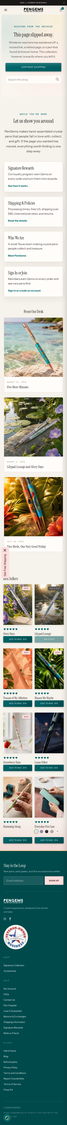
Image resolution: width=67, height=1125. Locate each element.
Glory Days (9, 633)
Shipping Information (14, 1022)
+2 (57, 831)
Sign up (54, 880)
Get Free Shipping (5, 565)
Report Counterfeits (14, 1078)
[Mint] (36, 831)
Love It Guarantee (13, 1010)
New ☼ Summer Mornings (33, 3)
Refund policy (10, 1061)
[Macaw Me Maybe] (49, 668)
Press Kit (8, 1089)
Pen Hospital (10, 1005)
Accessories (10, 970)
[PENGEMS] (33, 10)
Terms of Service (12, 1084)
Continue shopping (33, 67)
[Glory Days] (17, 604)
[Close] (5, 550)
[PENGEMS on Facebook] (10, 919)
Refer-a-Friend (11, 1033)
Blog (6, 1056)
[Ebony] (46, 831)
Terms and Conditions (15, 1073)
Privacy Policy (10, 1067)
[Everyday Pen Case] (49, 797)
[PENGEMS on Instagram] (5, 919)
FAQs (6, 994)
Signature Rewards (13, 1027)
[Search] (57, 79)
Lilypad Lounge (43, 633)
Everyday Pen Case (45, 826)
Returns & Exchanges (15, 1016)
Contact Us (9, 999)
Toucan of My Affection (15, 698)
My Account (10, 988)
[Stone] (52, 831)
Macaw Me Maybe (44, 698)
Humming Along (12, 826)
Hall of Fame (10, 1050)
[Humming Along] (17, 797)
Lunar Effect (41, 762)
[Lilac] (41, 831)
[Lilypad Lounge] (49, 604)
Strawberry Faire (12, 762)
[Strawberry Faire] (17, 733)
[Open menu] (5, 10)
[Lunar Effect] (49, 733)
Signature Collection (14, 965)
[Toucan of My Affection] (17, 668)
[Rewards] (7, 1118)
